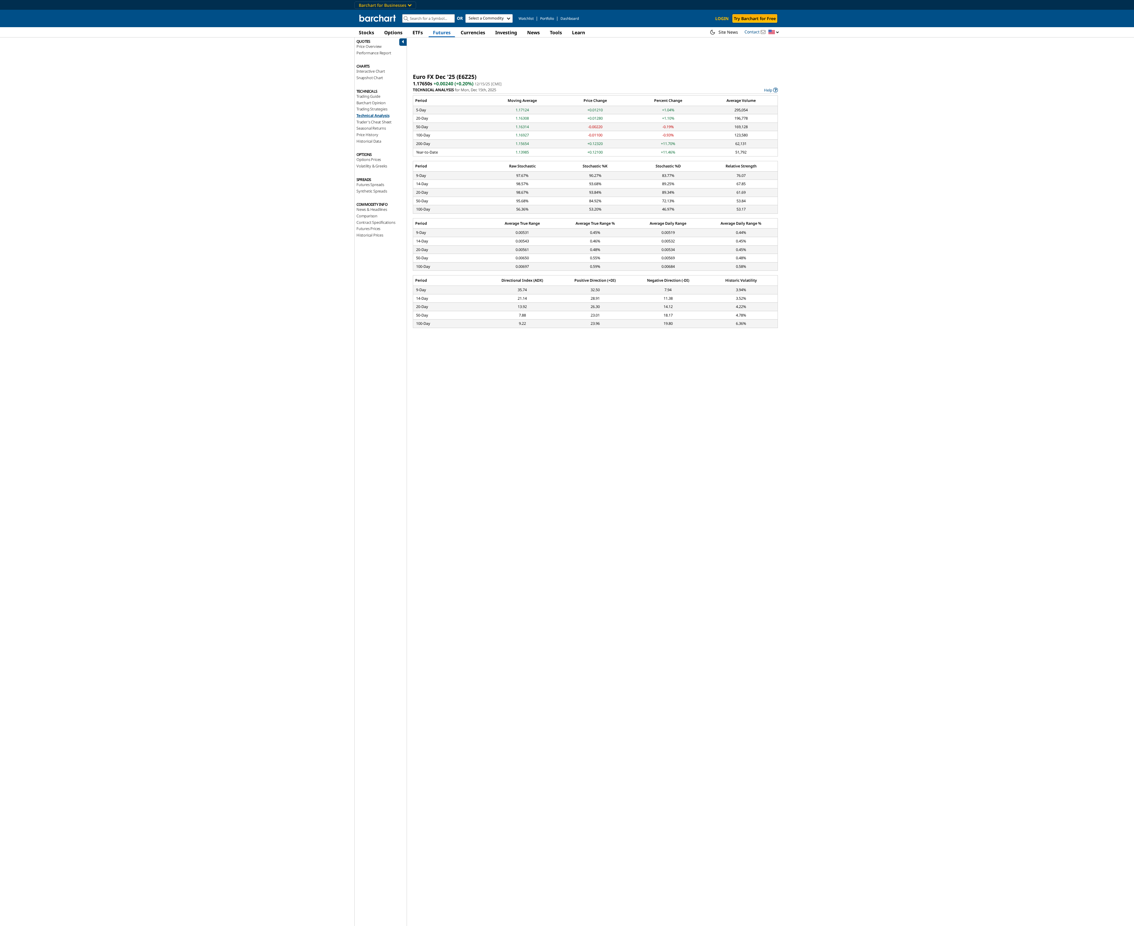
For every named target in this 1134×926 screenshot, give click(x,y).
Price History (367, 134)
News (533, 32)
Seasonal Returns (371, 128)
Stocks (366, 32)
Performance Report (373, 53)
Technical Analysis (372, 115)
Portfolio (547, 18)
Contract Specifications (375, 222)
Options (393, 32)
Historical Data (368, 141)
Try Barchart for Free (755, 18)
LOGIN (722, 18)
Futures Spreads (370, 184)
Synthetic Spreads (371, 191)
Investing (506, 32)
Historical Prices (369, 235)
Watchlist (526, 18)
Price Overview (369, 46)
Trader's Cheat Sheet (374, 122)
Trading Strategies (371, 109)
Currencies (473, 32)
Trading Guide (368, 96)
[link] (771, 90)
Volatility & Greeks (371, 166)
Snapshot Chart (369, 77)
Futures (442, 32)
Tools (556, 32)
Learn (578, 32)
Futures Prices (368, 228)
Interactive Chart (370, 71)
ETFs (418, 32)
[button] (774, 32)
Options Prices (368, 159)
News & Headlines (371, 209)
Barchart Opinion (371, 102)
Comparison (366, 216)
